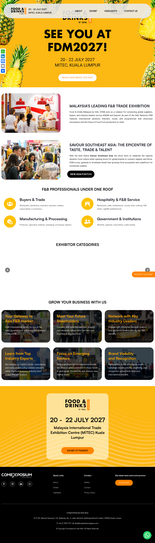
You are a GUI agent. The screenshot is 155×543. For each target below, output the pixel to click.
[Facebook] (2, 61)
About (55, 482)
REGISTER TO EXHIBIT (143, 274)
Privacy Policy (89, 492)
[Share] (2, 70)
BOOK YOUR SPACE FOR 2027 (77, 77)
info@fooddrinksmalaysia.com (86, 523)
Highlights (57, 492)
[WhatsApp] (2, 51)
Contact (87, 487)
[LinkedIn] (2, 56)
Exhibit (55, 487)
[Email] (2, 66)
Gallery (87, 482)
